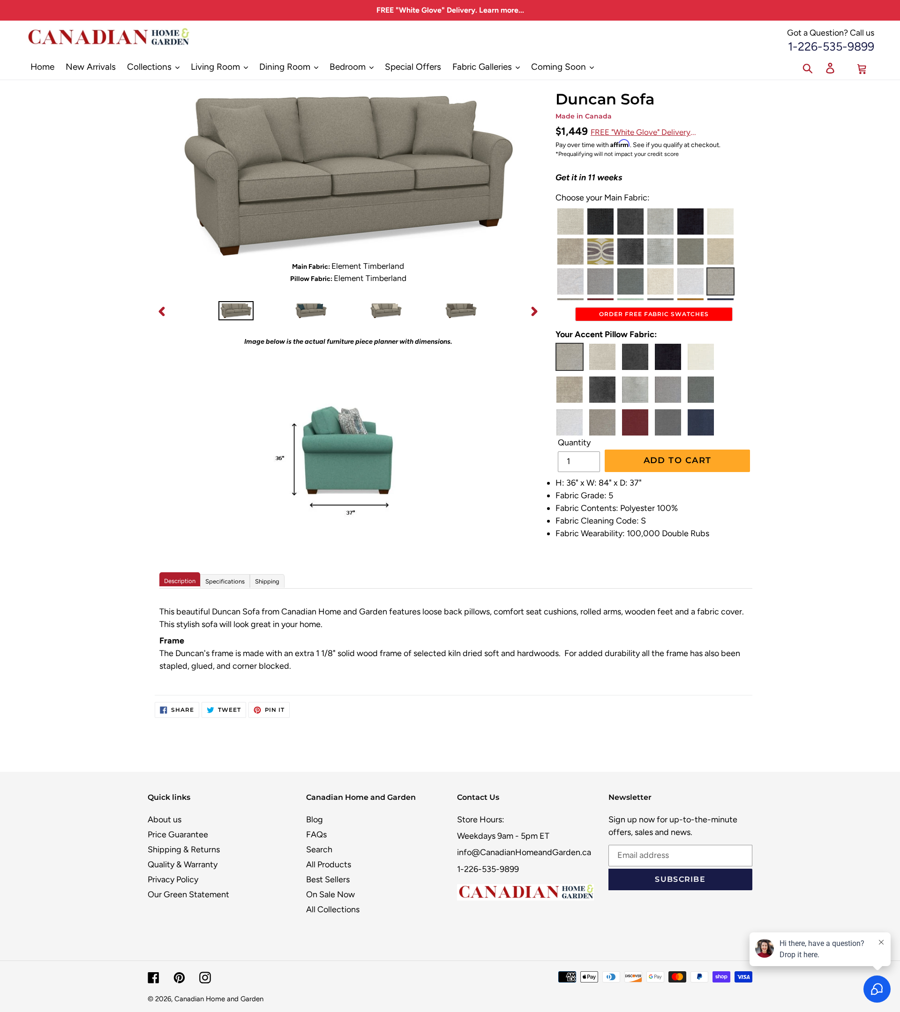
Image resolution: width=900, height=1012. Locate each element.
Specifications (225, 581)
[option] (235, 311)
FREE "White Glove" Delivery (640, 132)
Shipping (267, 581)
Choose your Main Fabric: (602, 197)
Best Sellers (328, 879)
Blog (314, 819)
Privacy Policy (173, 879)
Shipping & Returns (184, 849)
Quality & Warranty (183, 864)
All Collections (333, 909)
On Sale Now (330, 894)
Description (179, 580)
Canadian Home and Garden (218, 999)
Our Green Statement (188, 894)
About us (164, 819)
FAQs (316, 834)
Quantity (574, 442)
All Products (328, 864)
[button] (570, 221)
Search (319, 849)
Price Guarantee (178, 834)
